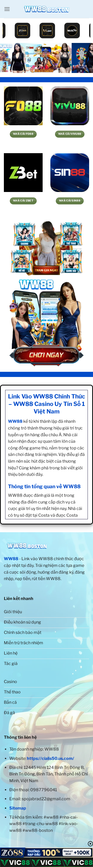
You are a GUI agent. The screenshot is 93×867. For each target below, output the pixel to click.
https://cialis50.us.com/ (50, 758)
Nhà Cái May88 (69, 200)
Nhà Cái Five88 (23, 134)
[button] (7, 9)
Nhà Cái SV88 (23, 200)
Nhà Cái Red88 (70, 134)
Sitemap (17, 808)
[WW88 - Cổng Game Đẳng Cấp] (46, 9)
